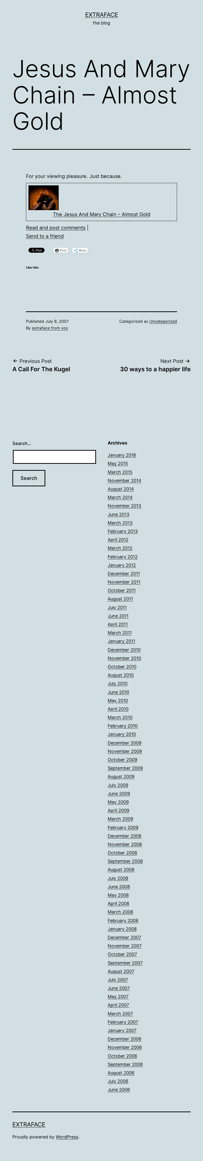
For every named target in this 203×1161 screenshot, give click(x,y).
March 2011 (120, 632)
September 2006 (125, 1064)
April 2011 (118, 624)
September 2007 (125, 962)
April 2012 (118, 539)
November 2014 (124, 480)
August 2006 (121, 1072)
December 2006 (124, 1038)
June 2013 (118, 514)
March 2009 (120, 818)
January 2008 (122, 929)
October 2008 (122, 852)
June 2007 (119, 988)
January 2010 (122, 734)
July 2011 (117, 607)
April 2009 (118, 810)
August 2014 (121, 489)
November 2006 (125, 1047)
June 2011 (118, 615)
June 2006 (119, 1089)
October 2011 (122, 590)
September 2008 (125, 861)
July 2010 (117, 683)
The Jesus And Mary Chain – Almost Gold (101, 214)
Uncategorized (163, 321)
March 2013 (120, 522)
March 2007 (120, 1013)
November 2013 (124, 505)
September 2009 (125, 768)
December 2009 (124, 742)
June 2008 (119, 886)
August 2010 (121, 675)
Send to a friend (45, 236)
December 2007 (124, 937)
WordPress (67, 1136)
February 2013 (123, 531)
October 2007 (122, 954)
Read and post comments (55, 228)
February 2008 (123, 920)
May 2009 (118, 802)
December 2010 (124, 649)
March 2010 (120, 717)
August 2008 (121, 869)
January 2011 (121, 641)
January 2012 (122, 565)
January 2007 (122, 1030)
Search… (21, 443)
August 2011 (120, 598)
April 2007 (118, 1005)
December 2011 (124, 573)
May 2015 (118, 463)
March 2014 (120, 497)
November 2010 (124, 658)
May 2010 (118, 700)
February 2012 (123, 556)
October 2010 (122, 666)
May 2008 (118, 895)
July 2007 (118, 979)
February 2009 (123, 827)
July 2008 (118, 878)
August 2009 (121, 776)
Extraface (101, 14)
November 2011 (124, 582)
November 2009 (125, 751)
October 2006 (122, 1056)
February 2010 (123, 725)
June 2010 (118, 692)
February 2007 (123, 1022)
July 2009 (118, 785)
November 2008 (125, 844)
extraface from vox (50, 327)
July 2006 (118, 1081)
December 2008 (124, 836)
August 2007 (121, 971)
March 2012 (120, 548)
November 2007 (125, 945)
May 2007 (118, 996)
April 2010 (118, 709)
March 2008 (120, 911)
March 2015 (120, 472)
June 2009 (119, 793)
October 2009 (122, 759)
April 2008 (118, 903)
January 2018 (122, 455)
